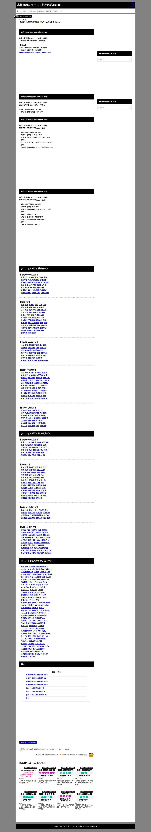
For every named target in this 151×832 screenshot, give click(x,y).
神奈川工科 (32, 333)
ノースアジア (44, 447)
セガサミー (25, 590)
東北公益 (31, 452)
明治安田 (33, 592)
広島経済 (39, 396)
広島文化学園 (35, 398)
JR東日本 (33, 590)
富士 (30, 290)
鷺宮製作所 (25, 595)
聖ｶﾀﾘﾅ (34, 545)
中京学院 (24, 358)
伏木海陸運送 (26, 608)
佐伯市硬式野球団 (27, 654)
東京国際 (24, 488)
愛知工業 (24, 355)
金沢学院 (31, 348)
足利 (26, 480)
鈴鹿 (35, 360)
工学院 (30, 488)
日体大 (23, 315)
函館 (32, 277)
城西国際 (24, 323)
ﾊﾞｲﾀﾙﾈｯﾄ (24, 603)
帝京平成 (42, 312)
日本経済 (31, 420)
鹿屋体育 (31, 426)
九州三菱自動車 (39, 649)
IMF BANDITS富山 (42, 605)
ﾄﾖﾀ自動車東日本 (27, 572)
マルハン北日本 (35, 577)
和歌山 (34, 388)
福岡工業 (44, 418)
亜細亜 (35, 307)
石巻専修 (43, 290)
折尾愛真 (42, 415)
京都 (22, 373)
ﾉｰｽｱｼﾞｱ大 (28, 288)
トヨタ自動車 (33, 610)
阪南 (22, 383)
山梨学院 (43, 328)
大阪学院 (31, 378)
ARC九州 (32, 646)
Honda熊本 (25, 651)
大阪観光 (37, 383)
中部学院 (39, 355)
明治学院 (36, 477)
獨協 (36, 480)
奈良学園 (28, 388)
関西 (26, 373)
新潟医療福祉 (34, 345)
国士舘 (43, 310)
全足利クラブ (33, 582)
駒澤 (30, 307)
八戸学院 (32, 285)
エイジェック (44, 582)
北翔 (45, 277)
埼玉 (22, 325)
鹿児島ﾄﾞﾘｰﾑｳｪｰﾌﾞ (41, 654)
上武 (38, 318)
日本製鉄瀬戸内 (44, 633)
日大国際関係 (43, 360)
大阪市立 (31, 380)
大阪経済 (24, 378)
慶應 (26, 305)
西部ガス (24, 644)
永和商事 (35, 608)
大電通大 (39, 378)
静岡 (22, 350)
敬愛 (45, 323)
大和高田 (24, 633)
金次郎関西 (40, 628)
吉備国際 (39, 393)
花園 (44, 388)
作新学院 (24, 328)
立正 (22, 312)
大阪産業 (24, 380)
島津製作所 (33, 626)
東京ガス (33, 587)
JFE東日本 (25, 587)
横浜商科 (37, 330)
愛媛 (30, 545)
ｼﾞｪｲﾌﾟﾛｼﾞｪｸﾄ (41, 613)
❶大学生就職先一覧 (27, 52)
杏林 (34, 483)
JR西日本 (24, 626)
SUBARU (24, 585)
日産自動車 (25, 592)
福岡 (22, 413)
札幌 (30, 280)
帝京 (30, 312)
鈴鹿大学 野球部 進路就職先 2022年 (37, 685)
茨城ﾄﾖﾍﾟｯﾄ (45, 579)
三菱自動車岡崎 (41, 615)
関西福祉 (46, 535)
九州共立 (35, 413)
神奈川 (23, 330)
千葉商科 (35, 323)
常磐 (38, 325)
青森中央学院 (41, 285)
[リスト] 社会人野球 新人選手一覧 (36, 695)
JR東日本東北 (47, 574)
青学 (22, 307)
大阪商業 (39, 375)
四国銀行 (32, 641)
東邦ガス (24, 610)
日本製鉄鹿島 (35, 579)
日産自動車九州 (26, 649)
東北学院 (24, 290)
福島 (39, 455)
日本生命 (24, 623)
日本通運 (32, 585)
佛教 (39, 388)
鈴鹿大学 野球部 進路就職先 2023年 (37, 681)
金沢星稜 (24, 348)
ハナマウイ (41, 592)
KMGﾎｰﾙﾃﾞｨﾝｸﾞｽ (43, 646)
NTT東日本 (41, 587)
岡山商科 (31, 393)
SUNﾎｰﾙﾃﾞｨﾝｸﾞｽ (40, 595)
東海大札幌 (39, 277)
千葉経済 (31, 320)
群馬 (26, 325)
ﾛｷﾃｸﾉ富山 (30, 605)
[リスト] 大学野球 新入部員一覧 (35, 691)
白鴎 (38, 483)
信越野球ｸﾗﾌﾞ (33, 603)
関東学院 (24, 333)
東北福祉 (36, 288)
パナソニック (42, 621)
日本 (30, 470)
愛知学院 (32, 353)
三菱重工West (40, 618)
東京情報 (24, 318)
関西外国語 (29, 383)
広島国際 (31, 396)
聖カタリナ (40, 410)
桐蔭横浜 (30, 330)
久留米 (30, 418)
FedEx (23, 605)
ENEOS (24, 600)
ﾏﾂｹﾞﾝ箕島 (42, 631)
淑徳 (41, 323)
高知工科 (31, 410)
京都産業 (32, 375)
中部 (26, 353)
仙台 (42, 288)
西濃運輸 (24, 618)
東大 (22, 305)
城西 (42, 315)
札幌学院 (35, 280)
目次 (27, 698)
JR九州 (31, 644)
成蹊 (39, 310)
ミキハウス (32, 621)
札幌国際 (30, 282)
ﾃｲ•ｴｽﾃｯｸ (24, 597)
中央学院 (24, 320)
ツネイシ (24, 636)
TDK (48, 572)
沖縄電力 (24, 656)
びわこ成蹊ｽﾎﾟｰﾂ (42, 385)
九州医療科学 (41, 423)
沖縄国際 (43, 426)
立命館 (31, 373)
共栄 (44, 485)
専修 (34, 310)
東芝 (31, 595)
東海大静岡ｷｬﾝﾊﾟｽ (39, 350)
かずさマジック (42, 585)
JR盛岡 (36, 572)
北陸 (37, 348)
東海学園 (31, 355)
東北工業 (35, 290)
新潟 (26, 345)
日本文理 (39, 420)
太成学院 (44, 383)
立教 (40, 305)
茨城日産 (24, 582)
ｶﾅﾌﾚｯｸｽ (31, 618)
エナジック (32, 656)
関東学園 (32, 325)
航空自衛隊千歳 (38, 569)
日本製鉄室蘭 (34, 567)
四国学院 (24, 410)
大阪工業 (46, 378)
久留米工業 (47, 550)
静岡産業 (28, 350)
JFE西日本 (41, 623)
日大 (22, 310)
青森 (26, 285)
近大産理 (24, 423)
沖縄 (37, 426)
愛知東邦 (44, 353)
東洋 (30, 310)
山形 (43, 455)
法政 (44, 305)
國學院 (41, 307)
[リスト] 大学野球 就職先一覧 (35, 688)
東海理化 (46, 610)
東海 (26, 312)
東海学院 (31, 358)
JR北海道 (24, 567)
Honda (40, 590)
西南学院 (24, 418)
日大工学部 (45, 293)
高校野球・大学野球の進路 (28, 742)
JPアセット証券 (33, 600)
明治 (36, 305)
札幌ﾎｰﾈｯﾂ (48, 569)
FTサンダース (40, 644)
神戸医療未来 (26, 390)
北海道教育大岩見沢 (41, 282)
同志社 (44, 373)
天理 (22, 388)
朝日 (44, 355)
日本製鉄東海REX (27, 615)
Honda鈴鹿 (25, 613)
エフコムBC (46, 577)
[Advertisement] (56, 73)
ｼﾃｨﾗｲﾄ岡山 (32, 636)
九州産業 (28, 413)
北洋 (22, 285)
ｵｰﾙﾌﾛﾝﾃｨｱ (31, 597)
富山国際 (43, 345)
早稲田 (31, 305)
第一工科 (24, 426)
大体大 (46, 375)
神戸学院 (35, 390)
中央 (26, 307)
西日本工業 (25, 553)
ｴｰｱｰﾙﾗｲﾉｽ (24, 646)
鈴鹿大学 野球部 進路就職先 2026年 (37, 675)
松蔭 (30, 323)
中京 (22, 353)
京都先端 (31, 385)
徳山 (44, 396)
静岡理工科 (25, 515)
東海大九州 (34, 415)
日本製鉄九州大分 (36, 651)
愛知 (46, 510)
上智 (43, 470)
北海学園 (24, 280)
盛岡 (22, 288)
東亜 (44, 393)
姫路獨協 (37, 543)
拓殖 (26, 310)
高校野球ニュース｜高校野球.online (38, 4)
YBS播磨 (24, 631)
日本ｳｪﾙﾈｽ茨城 (33, 328)
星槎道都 (43, 280)
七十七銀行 (25, 577)
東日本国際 (36, 293)
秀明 (44, 320)
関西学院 (38, 373)
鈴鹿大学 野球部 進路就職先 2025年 (37, 678)
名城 (38, 353)
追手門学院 (43, 390)
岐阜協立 (24, 360)
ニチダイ (24, 628)
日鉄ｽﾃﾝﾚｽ (24, 641)
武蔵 (30, 318)
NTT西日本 (32, 623)
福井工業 (43, 348)
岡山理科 (24, 393)
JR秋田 (43, 572)
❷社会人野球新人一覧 (43, 52)
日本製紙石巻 (36, 574)
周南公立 (44, 398)
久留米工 (37, 418)
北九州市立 (25, 415)
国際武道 (39, 320)
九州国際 (43, 413)
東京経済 (31, 490)
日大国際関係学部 (36, 515)
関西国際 (39, 380)
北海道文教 (38, 445)
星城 (30, 510)
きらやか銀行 (26, 574)
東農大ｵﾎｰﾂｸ (25, 277)
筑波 (32, 315)
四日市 (30, 360)
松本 (22, 345)
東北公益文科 (26, 293)
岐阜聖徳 (39, 358)
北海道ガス (43, 567)
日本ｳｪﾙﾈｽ (37, 488)
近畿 (22, 375)
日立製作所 (25, 579)
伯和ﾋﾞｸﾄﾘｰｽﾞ (33, 633)
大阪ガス (24, 621)
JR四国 (39, 641)
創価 (34, 318)
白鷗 (42, 318)
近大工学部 (25, 398)
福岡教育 (24, 420)
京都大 (23, 530)
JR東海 (33, 613)
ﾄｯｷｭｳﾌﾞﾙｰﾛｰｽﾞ (26, 569)
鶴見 (43, 330)
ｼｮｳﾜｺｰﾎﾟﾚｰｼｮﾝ (42, 636)
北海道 (23, 282)
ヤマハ (41, 608)
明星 (22, 480)
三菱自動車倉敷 (40, 638)
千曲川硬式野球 (44, 603)
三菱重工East (41, 597)
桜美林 (37, 315)
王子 (40, 610)
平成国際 (44, 325)
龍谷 (26, 375)
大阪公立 (46, 380)
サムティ (31, 628)
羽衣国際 (24, 385)
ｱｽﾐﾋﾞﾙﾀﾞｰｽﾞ (32, 631)
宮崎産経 (31, 423)
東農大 (35, 312)
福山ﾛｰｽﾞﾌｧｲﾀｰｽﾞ (27, 638)
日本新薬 (41, 626)
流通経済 (24, 483)
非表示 (58, 672)
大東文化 (42, 480)
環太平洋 (24, 396)
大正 (28, 315)
